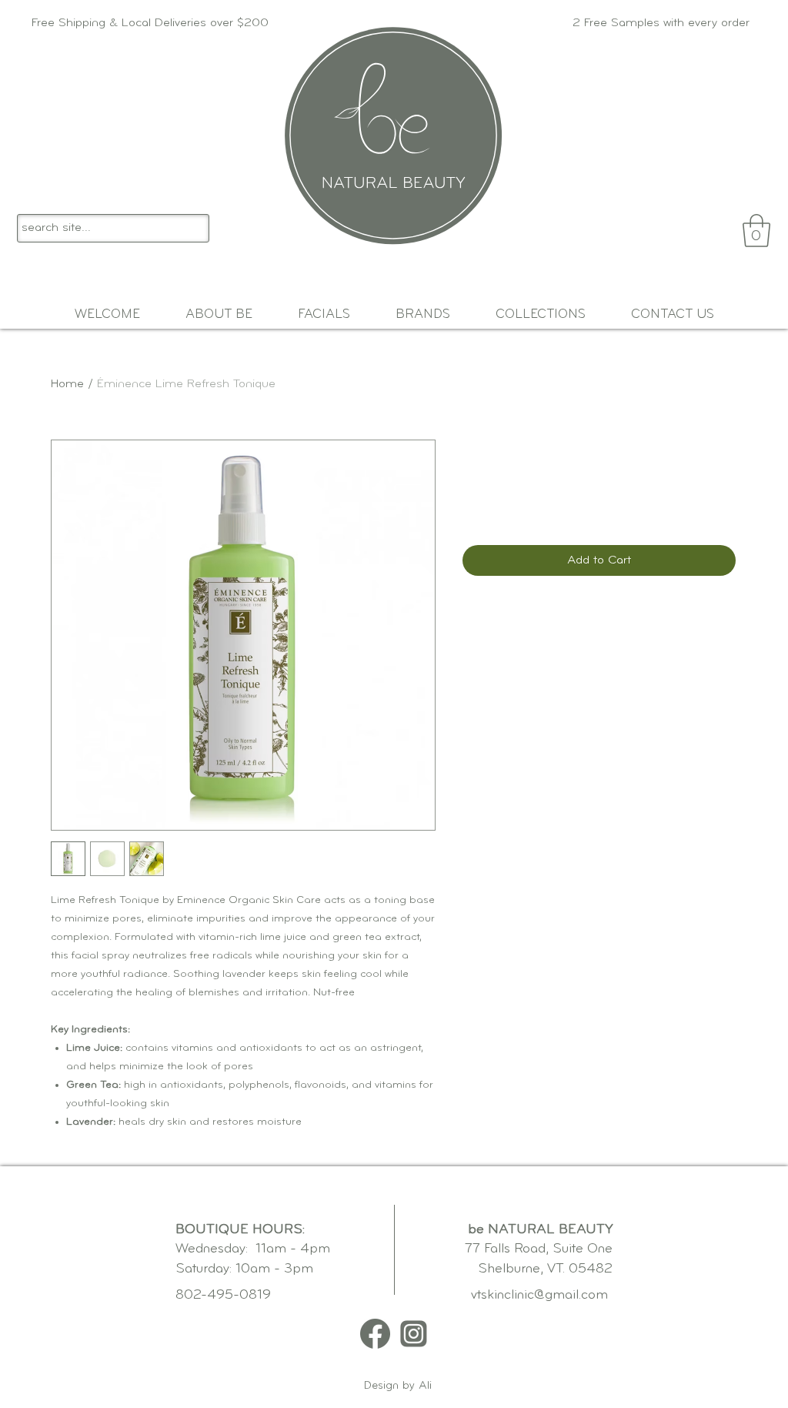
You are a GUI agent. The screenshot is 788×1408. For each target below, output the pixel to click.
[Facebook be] (375, 1334)
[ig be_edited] (414, 1334)
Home (67, 384)
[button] (756, 230)
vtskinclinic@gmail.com (539, 1296)
